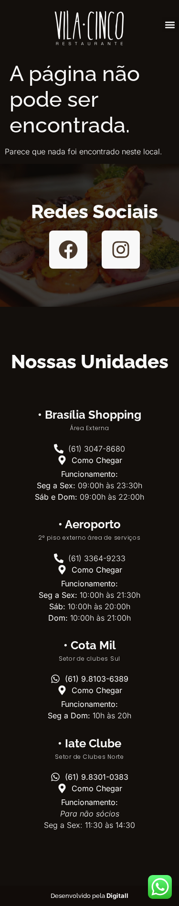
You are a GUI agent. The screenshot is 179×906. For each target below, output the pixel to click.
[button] (170, 24)
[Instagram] (121, 250)
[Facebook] (68, 250)
